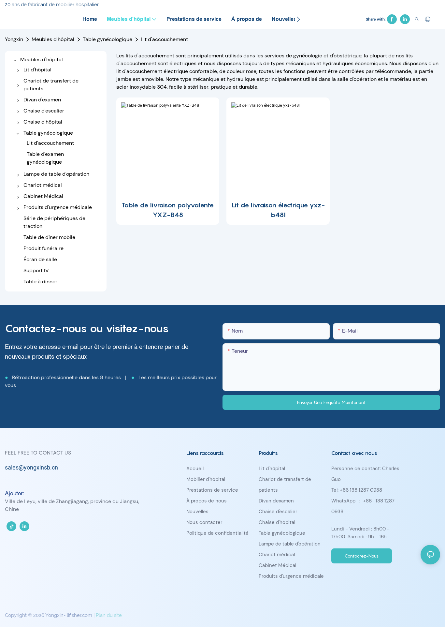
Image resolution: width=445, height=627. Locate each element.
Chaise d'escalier (278, 511)
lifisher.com (80, 615)
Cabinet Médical (277, 565)
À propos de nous (206, 501)
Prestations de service (212, 490)
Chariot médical (277, 554)
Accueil (195, 468)
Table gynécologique (107, 39)
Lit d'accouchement (164, 39)
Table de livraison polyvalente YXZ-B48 (168, 210)
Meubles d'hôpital (53, 39)
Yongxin (14, 39)
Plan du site (109, 615)
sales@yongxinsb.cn (31, 467)
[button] (298, 19)
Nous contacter (204, 522)
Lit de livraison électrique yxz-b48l (278, 210)
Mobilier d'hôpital (205, 479)
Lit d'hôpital (272, 468)
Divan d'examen (276, 501)
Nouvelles (197, 511)
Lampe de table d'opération (290, 544)
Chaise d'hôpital (277, 522)
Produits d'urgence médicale (291, 576)
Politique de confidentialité (217, 533)
